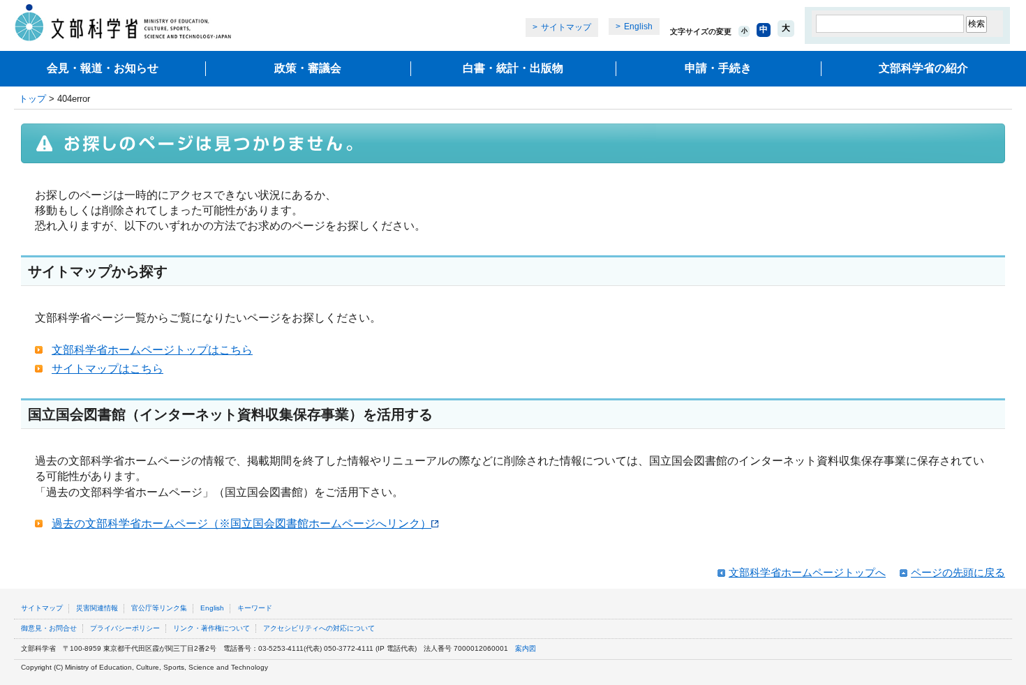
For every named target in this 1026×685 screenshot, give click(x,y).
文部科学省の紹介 (923, 68)
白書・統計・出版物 (513, 68)
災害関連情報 (97, 608)
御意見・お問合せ (49, 628)
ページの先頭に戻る (958, 572)
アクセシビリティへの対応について (319, 628)
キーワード (254, 608)
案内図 (525, 648)
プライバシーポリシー (125, 628)
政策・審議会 (307, 68)
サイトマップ (566, 27)
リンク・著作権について (211, 628)
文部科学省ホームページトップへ (807, 572)
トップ (32, 98)
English (638, 26)
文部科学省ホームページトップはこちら (152, 350)
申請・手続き (718, 68)
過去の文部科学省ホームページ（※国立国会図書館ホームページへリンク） (241, 523)
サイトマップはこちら (107, 369)
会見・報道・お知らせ (102, 68)
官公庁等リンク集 (159, 608)
